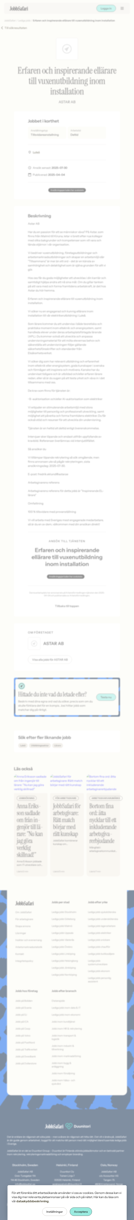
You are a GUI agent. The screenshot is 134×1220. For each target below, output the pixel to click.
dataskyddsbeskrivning (32, 1201)
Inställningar (54, 1211)
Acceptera (81, 1211)
